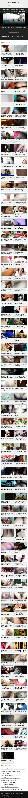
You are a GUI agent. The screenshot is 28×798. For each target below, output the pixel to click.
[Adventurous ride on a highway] (20, 234)
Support (9, 796)
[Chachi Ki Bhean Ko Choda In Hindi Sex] (20, 433)
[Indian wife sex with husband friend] (20, 135)
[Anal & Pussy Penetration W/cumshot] (7, 371)
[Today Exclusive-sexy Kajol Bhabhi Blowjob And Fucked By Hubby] (7, 459)
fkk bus (13, 27)
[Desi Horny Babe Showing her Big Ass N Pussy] (7, 309)
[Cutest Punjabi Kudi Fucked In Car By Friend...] (7, 148)
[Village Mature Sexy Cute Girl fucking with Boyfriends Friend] (7, 719)
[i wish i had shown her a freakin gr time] (20, 496)
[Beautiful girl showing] (20, 172)
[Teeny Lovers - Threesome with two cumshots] (7, 682)
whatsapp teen (17, 29)
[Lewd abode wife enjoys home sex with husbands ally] (20, 321)
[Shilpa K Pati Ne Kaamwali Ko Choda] (7, 347)
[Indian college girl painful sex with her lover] (7, 321)
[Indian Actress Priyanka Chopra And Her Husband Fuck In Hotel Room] (7, 508)
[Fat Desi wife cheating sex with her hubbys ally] (7, 743)
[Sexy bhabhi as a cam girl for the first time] (7, 272)
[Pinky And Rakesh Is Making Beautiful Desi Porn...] (20, 620)
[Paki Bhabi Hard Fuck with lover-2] (20, 284)
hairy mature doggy (14, 32)
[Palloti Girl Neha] (20, 60)
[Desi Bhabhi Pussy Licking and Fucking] (20, 160)
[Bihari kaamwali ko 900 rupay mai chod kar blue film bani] (20, 184)
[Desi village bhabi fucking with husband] (20, 371)
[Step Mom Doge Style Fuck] (7, 172)
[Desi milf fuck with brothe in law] (20, 210)
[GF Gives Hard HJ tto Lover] (20, 446)
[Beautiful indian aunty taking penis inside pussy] (20, 73)
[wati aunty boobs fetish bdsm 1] (20, 334)
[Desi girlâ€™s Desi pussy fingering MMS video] (20, 148)
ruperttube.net (13, 2)
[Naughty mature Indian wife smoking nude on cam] (20, 197)
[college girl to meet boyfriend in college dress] (7, 222)
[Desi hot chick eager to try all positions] (7, 383)
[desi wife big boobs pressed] (7, 85)
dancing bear (9, 29)
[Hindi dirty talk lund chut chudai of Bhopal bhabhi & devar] (7, 755)
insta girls (7, 27)
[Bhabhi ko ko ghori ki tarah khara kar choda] (7, 110)
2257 (2, 796)
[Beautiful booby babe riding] (20, 409)
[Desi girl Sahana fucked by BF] (7, 496)
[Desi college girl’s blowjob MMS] (20, 297)
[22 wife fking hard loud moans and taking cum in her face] (20, 658)
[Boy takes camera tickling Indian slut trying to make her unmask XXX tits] (7, 210)
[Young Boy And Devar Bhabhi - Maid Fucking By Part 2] (20, 706)
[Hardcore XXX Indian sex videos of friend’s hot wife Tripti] (7, 582)
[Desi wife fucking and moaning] (7, 546)
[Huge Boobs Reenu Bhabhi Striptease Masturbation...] (20, 670)
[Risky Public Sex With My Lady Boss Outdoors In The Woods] (7, 234)
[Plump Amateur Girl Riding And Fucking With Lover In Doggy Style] (7, 706)
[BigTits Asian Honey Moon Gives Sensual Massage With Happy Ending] (7, 421)
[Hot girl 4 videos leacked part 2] (20, 383)
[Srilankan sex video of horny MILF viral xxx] (20, 570)
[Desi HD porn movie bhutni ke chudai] (20, 222)
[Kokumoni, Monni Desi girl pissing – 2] (7, 620)
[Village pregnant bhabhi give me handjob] (20, 471)
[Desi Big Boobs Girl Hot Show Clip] (20, 508)
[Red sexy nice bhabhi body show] (7, 259)
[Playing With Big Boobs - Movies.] (7, 595)
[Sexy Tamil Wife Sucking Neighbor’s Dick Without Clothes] (20, 347)
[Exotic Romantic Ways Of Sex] (7, 122)
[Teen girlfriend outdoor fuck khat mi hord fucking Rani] (7, 359)
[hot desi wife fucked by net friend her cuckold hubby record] (7, 570)
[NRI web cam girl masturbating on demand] (7, 632)
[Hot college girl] (20, 259)
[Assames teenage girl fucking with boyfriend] (20, 396)
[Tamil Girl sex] (7, 60)
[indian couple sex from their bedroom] (7, 558)
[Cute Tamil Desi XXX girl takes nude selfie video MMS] (20, 309)
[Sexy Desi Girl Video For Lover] (7, 197)
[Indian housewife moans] (20, 247)
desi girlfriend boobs (20, 27)
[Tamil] (7, 731)
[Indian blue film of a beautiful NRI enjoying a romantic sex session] (20, 483)
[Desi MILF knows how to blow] (20, 546)
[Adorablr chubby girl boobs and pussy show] (7, 73)
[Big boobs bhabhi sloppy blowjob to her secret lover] (7, 184)
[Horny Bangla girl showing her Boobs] (20, 48)
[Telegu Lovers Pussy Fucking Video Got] (20, 533)
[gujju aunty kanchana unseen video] (20, 682)
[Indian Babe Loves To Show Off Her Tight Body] (20, 645)
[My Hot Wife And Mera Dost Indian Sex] (7, 670)
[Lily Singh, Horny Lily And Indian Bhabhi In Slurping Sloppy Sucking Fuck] (20, 731)
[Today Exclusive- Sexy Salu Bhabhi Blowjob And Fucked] (7, 520)
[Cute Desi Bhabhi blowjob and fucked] (20, 719)
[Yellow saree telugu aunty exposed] (7, 608)
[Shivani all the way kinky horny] (20, 694)
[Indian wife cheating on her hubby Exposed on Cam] (7, 471)
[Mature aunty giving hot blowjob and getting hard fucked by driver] (20, 85)
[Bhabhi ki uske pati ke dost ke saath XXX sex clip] (7, 483)
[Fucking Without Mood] (20, 421)
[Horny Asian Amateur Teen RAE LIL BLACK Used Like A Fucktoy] (7, 297)
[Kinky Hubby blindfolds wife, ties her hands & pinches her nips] (7, 658)
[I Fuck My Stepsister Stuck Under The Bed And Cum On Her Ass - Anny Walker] (7, 135)
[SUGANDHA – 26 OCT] (7, 98)
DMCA (5, 796)
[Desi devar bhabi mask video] (20, 632)
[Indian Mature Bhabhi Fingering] (7, 645)
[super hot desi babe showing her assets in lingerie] (7, 48)
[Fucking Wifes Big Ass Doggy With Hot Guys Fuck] (7, 247)
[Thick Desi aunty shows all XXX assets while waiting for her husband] (20, 459)
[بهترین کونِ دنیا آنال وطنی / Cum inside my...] (20, 608)
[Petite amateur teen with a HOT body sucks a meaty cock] (20, 272)
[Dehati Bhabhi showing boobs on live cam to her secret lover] (20, 110)
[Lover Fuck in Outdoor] (7, 334)
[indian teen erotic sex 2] (7, 433)
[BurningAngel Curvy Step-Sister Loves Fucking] (7, 446)
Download (20, 36)
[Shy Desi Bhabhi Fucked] (7, 694)
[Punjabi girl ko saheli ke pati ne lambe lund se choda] (20, 743)
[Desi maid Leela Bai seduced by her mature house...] (7, 160)
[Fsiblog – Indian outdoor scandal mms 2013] (7, 396)
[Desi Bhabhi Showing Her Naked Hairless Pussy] (20, 98)
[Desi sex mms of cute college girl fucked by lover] (7, 409)
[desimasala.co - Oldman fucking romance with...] (20, 558)
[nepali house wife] (20, 520)
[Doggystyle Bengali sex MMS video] (20, 359)
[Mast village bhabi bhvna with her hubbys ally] (20, 122)
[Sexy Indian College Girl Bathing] (7, 284)
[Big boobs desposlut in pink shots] (7, 533)
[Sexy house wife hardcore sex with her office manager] (20, 582)
